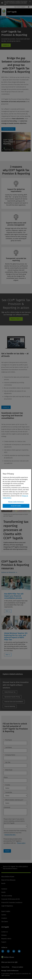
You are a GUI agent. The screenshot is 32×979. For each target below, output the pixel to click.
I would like (8, 792)
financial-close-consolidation (14, 701)
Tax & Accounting (6, 895)
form (6, 45)
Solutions (4, 889)
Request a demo (6, 938)
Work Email (8, 770)
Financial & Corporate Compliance (11, 902)
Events (3, 883)
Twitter (8, 951)
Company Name (9, 755)
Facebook (2, 951)
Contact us (4, 932)
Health (3, 892)
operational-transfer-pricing (12, 697)
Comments (7, 807)
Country (7, 785)
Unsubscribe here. (10, 835)
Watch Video (7, 150)
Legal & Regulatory (7, 906)
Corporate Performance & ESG (10, 899)
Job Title (7, 762)
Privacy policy (21, 843)
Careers (3, 915)
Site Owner (4, 921)
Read (7, 611)
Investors (4, 918)
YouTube (19, 951)
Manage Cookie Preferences (16, 501)
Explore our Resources (8, 572)
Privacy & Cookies (17, 967)
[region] (16, 489)
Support (3, 942)
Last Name (8, 747)
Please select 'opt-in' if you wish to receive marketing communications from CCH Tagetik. (14, 821)
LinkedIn (13, 951)
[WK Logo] (7, 957)
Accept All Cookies (16, 506)
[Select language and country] (29, 7)
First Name (8, 740)
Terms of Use (5, 967)
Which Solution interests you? (13, 800)
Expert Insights (5, 911)
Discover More (10, 692)
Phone (6, 777)
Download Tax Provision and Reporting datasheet (8, 129)
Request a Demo (15, 319)
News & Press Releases (8, 880)
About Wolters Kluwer (7, 876)
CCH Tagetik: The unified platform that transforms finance (15, 867)
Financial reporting (10, 706)
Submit (7, 851)
